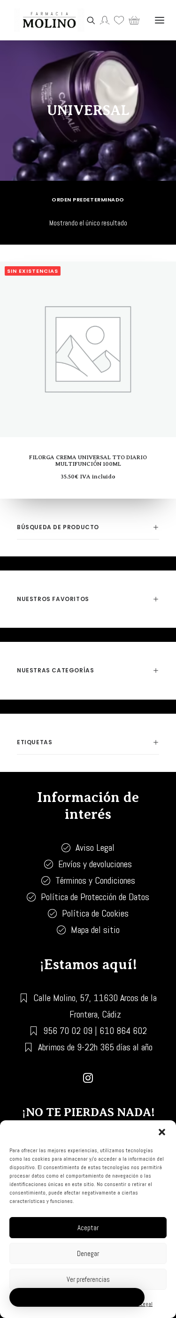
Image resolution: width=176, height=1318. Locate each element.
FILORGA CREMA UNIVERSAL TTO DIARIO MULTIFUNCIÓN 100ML (88, 460)
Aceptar (88, 1227)
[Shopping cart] (132, 20)
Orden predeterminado (88, 199)
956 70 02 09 (67, 1031)
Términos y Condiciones (95, 880)
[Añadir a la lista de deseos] (165, 272)
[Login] (102, 20)
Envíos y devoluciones (95, 864)
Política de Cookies (95, 913)
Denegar (88, 1253)
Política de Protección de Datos (95, 897)
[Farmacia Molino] (49, 20)
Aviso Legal (95, 847)
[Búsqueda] (88, 20)
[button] (162, 1132)
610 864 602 (123, 1031)
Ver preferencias (88, 1279)
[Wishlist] (116, 20)
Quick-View (165, 287)
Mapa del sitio (95, 930)
